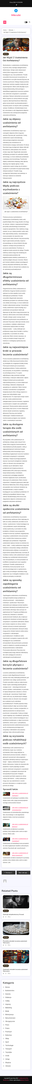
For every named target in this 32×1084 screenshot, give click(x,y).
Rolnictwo (8, 1035)
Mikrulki (16, 15)
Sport (7, 1042)
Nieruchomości (10, 1018)
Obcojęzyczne (10, 1021)
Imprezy (8, 1004)
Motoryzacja (9, 1014)
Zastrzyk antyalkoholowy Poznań (13, 914)
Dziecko (8, 994)
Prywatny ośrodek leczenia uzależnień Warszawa (15, 942)
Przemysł (8, 1031)
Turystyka (8, 1052)
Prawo (7, 1028)
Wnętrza (8, 1062)
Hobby (7, 1001)
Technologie (9, 1045)
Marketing (8, 1008)
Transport (8, 1049)
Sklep (7, 1038)
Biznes (7, 987)
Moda (7, 1011)
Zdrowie (6, 54)
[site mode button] (25, 22)
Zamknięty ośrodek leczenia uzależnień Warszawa (15, 970)
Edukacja (8, 997)
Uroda (7, 1055)
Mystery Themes (25, 1080)
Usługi (7, 1059)
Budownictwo (9, 990)
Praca (7, 1025)
